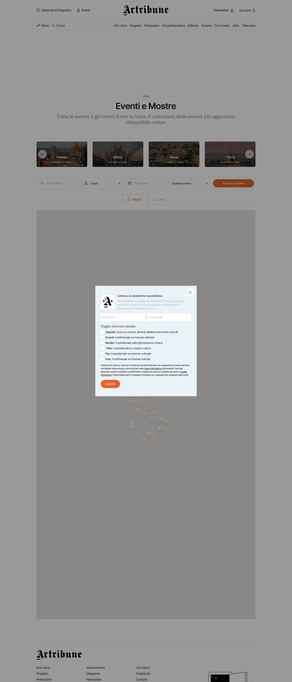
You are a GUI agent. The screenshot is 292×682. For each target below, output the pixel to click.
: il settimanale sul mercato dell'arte (129, 337)
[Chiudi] (190, 292)
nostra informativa (152, 368)
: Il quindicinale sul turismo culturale (128, 353)
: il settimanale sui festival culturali (127, 359)
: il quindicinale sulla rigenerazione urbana (134, 342)
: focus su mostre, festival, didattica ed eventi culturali (141, 332)
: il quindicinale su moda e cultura (128, 348)
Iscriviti (110, 384)
